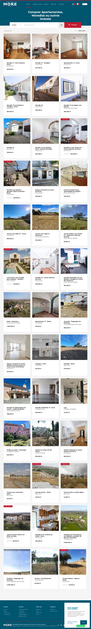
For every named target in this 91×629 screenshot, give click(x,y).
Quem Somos (38, 609)
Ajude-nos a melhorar (54, 611)
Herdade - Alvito (69, 364)
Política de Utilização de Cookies (72, 622)
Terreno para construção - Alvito (15, 493)
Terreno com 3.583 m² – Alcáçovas (43, 234)
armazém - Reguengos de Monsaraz (72, 322)
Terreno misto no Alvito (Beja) (74, 492)
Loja (65, 407)
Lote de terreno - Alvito (43, 492)
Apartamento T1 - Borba (43, 321)
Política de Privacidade (16, 625)
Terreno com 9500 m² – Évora (16, 234)
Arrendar (5, 611)
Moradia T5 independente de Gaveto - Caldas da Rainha (16, 408)
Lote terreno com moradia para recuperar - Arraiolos (15, 278)
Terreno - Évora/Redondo (43, 578)
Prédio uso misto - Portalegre (16, 450)
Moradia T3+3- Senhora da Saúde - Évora (43, 535)
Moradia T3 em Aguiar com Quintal (73, 105)
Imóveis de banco (7, 612)
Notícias (37, 614)
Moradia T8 (39, 105)
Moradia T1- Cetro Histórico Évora (16, 63)
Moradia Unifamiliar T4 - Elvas (45, 407)
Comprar (5, 609)
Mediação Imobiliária (22, 616)
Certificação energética (23, 614)
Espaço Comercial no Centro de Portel (44, 190)
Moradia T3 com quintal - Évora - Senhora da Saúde (43, 148)
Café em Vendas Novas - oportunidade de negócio (72, 190)
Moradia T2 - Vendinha (42, 63)
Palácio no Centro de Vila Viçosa (43, 450)
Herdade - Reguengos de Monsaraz (15, 579)
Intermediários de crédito (23, 609)
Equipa (37, 611)
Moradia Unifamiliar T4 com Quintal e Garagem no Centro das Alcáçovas (73, 279)
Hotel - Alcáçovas (12, 321)
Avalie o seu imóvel (37, 4)
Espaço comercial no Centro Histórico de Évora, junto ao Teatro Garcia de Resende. (16, 365)
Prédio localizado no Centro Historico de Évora (73, 450)
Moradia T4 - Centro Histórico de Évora (45, 278)
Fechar (83, 622)
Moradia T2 (10, 147)
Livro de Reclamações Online (42, 625)
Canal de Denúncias (53, 625)
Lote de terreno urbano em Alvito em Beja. (16, 535)
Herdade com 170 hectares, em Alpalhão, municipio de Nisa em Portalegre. (73, 536)
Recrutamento (38, 612)
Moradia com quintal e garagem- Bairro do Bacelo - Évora (16, 191)
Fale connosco (52, 609)
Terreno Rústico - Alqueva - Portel (71, 579)
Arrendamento (21, 611)
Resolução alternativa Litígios (28, 625)
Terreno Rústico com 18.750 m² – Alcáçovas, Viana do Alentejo (73, 235)
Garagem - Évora (40, 364)
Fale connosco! (80, 625)
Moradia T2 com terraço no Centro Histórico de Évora (73, 148)
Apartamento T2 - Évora (72, 63)
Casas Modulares (22, 612)
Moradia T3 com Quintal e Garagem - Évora (15, 105)
